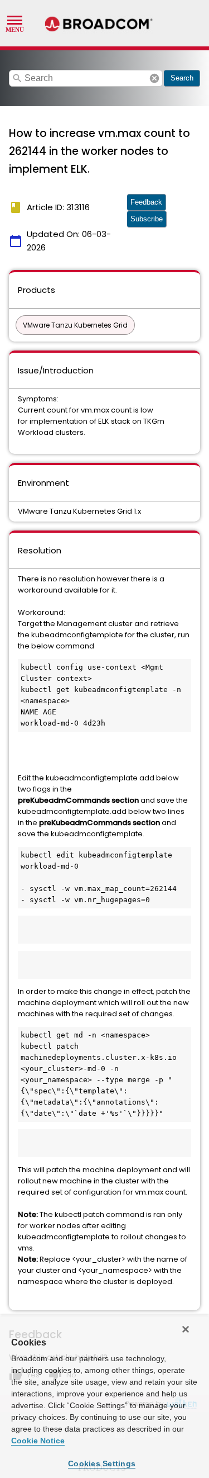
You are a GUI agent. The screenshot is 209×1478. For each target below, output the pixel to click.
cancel (154, 78)
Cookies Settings (101, 1463)
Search (182, 78)
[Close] (185, 1329)
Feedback (146, 202)
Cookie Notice (38, 1440)
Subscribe (146, 219)
